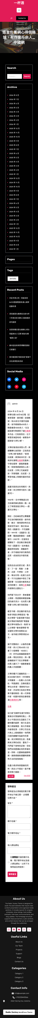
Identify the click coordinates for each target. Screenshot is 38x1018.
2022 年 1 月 (14, 249)
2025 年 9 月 (14, 141)
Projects (19, 950)
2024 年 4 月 (14, 212)
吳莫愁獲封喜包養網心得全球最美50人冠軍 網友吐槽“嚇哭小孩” (19, 334)
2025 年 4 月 (14, 162)
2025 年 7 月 (14, 149)
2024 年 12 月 (14, 178)
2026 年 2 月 (14, 120)
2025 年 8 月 (14, 145)
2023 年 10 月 (14, 237)
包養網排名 (14, 700)
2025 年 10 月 (14, 137)
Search (27, 76)
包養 (25, 585)
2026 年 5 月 (14, 108)
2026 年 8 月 (14, 95)
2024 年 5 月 (14, 207)
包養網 (27, 431)
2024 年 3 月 (14, 216)
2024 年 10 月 (14, 187)
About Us (19, 942)
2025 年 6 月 (14, 153)
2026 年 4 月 (14, 112)
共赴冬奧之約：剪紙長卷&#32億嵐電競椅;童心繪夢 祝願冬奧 (19, 302)
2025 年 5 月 (14, 158)
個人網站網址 (13, 845)
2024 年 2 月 (14, 220)
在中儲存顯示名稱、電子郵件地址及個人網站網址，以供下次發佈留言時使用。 (19, 862)
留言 (10, 803)
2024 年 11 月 (14, 183)
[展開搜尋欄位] (11, 18)
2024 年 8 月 (14, 195)
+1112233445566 (21, 997)
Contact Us (22, 18)
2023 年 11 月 (14, 232)
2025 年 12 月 (14, 128)
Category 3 (19, 981)
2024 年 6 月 (14, 203)
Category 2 (19, 977)
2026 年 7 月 (14, 99)
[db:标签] (13, 279)
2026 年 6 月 (14, 104)
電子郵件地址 (14, 833)
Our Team (19, 946)
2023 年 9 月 (14, 241)
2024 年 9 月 (14, 191)
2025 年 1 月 (14, 174)
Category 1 (19, 973)
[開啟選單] (19, 10)
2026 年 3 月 (14, 116)
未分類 (11, 776)
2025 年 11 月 (14, 133)
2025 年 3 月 (14, 166)
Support (19, 954)
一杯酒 (19, 3)
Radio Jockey (12, 1012)
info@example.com (21, 993)
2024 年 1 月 (14, 224)
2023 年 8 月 (14, 245)
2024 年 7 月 (14, 199)
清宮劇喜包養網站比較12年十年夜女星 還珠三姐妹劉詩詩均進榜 (19, 318)
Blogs (19, 958)
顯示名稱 (12, 821)
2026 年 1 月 (14, 124)
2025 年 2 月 (14, 170)
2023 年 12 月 (14, 228)
